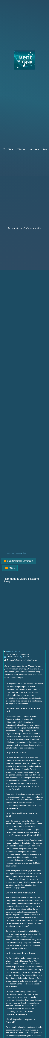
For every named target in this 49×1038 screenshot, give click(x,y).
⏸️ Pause (10, 568)
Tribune (17, 651)
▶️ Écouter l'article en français (18, 561)
